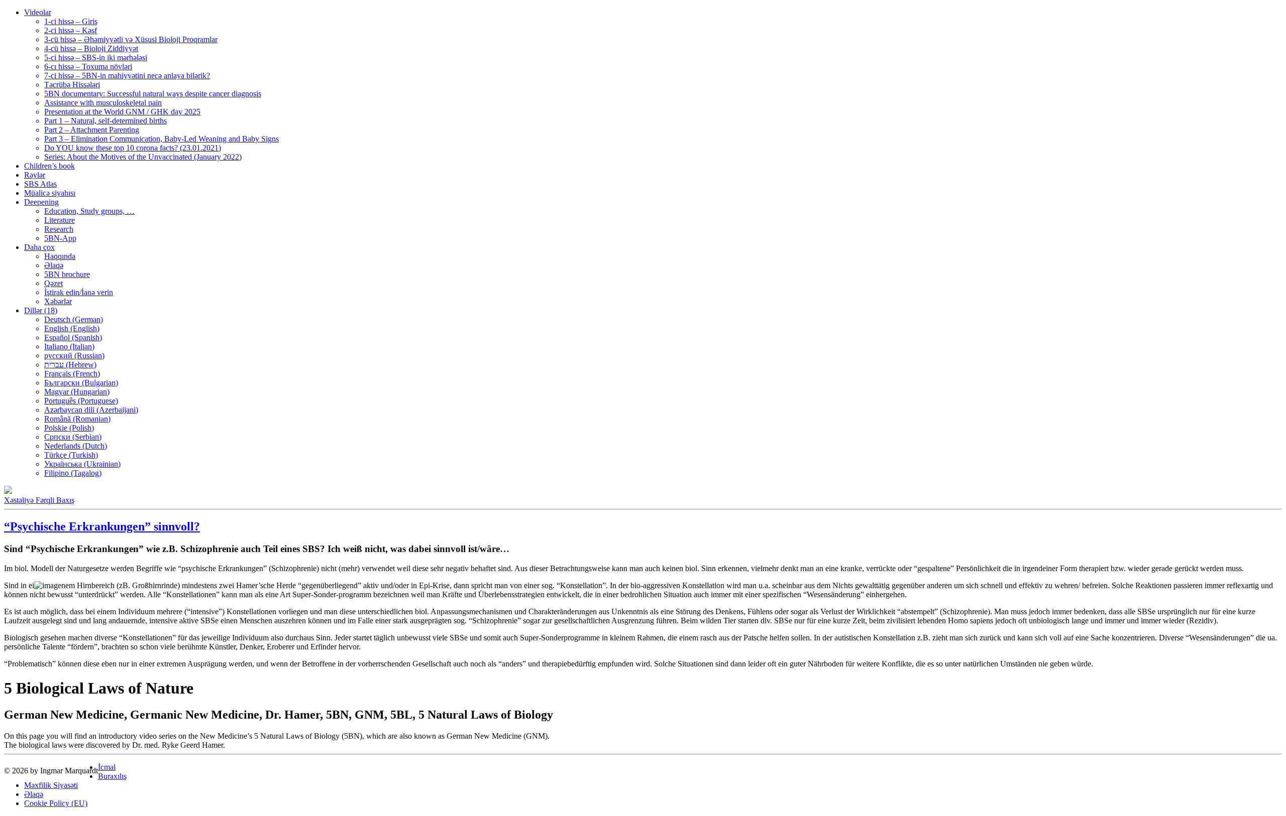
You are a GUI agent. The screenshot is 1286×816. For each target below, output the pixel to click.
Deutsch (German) (73, 319)
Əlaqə (53, 265)
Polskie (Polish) (69, 428)
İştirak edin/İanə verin (78, 292)
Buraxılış (112, 776)
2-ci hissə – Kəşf (70, 30)
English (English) (71, 328)
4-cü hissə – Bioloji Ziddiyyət (91, 48)
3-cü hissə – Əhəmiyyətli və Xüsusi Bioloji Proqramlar (131, 39)
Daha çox (39, 247)
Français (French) (72, 373)
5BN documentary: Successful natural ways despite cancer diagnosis (152, 93)
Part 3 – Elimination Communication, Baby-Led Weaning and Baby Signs (161, 138)
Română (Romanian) (77, 419)
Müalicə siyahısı (49, 193)
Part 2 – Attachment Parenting (91, 129)
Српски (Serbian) (72, 437)
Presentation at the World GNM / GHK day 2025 (122, 111)
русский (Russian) (74, 355)
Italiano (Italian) (69, 346)
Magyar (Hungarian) (77, 391)
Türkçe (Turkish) (71, 455)
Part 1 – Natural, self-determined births (105, 120)
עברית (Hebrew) (70, 364)
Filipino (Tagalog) (72, 473)
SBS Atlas (40, 184)
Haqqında (59, 256)
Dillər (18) (40, 310)
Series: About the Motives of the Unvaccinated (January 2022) (143, 157)
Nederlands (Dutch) (75, 446)
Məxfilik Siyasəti (51, 785)
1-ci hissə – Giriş (70, 21)
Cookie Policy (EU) (55, 803)
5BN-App (60, 238)
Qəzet (53, 283)
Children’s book (49, 166)
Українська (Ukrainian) (82, 464)
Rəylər (34, 175)
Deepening (41, 202)
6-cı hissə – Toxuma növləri (88, 66)
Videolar (37, 12)
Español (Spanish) (73, 337)
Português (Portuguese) (81, 400)
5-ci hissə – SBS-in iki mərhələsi (95, 57)
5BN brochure (67, 274)
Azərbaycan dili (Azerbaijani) (91, 409)
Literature (59, 220)
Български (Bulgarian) (81, 382)
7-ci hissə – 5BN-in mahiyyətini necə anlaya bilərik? (127, 75)
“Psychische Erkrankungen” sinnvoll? (102, 526)
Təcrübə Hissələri (72, 84)
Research (58, 229)
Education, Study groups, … (89, 211)
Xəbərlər (58, 301)
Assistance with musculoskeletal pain (103, 102)
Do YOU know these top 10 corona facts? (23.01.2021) (132, 148)
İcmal (107, 767)
